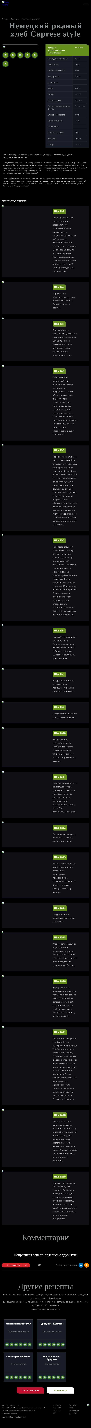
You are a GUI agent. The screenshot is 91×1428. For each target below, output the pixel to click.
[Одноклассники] (86, 1265)
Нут (54, 1413)
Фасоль (56, 1410)
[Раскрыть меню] (86, 4)
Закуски (73, 1405)
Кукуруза (57, 1408)
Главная (5, 19)
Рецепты (15, 19)
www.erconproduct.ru (9, 1413)
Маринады (74, 1410)
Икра (71, 1408)
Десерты (73, 1413)
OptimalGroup (21, 1417)
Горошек (57, 1405)
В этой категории (30, 1390)
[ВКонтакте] (81, 1265)
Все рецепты (60, 1390)
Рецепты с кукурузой (30, 19)
